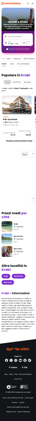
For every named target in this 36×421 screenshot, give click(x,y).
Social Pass (18, 379)
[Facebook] (6, 360)
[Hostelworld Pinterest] (24, 360)
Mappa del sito (11, 411)
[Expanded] (3, 58)
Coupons (14, 402)
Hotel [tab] (12, 64)
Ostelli (11, 374)
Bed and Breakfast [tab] (23, 64)
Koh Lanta (8, 282)
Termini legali (29, 398)
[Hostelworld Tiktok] (29, 360)
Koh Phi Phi (18, 276)
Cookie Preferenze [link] (23, 411)
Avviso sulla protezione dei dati (13, 398)
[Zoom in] (33, 198)
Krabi (6, 276)
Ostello (6, 117)
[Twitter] (11, 360)
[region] (18, 177)
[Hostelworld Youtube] (20, 360)
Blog (6, 374)
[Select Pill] (28, 3)
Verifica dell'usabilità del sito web (18, 407)
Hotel (16, 374)
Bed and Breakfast (25, 374)
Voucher (21, 402)
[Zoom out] (33, 201)
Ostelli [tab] (4, 64)
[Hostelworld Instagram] (15, 360)
